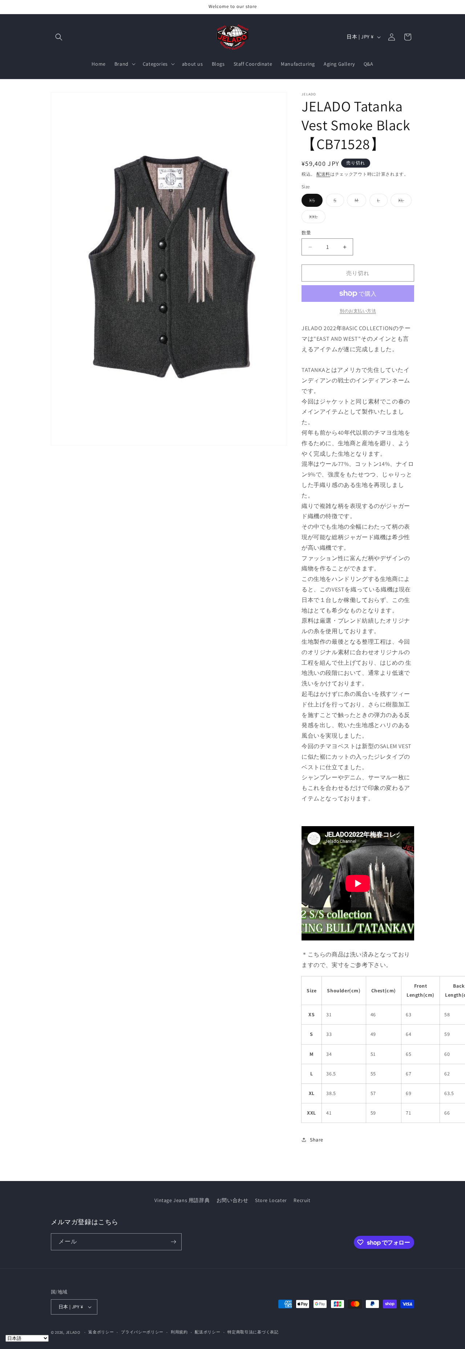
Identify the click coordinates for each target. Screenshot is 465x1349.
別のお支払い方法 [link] (358, 310)
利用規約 (179, 1331)
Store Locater (271, 1200)
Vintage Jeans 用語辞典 (182, 1200)
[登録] (173, 1241)
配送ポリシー (207, 1331)
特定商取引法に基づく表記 (252, 1331)
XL (403, 202)
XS (314, 202)
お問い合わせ (232, 1200)
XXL (316, 218)
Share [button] (316, 1139)
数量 (306, 233)
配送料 (323, 174)
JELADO (73, 1332)
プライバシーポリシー (142, 1331)
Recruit (302, 1200)
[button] (59, 37)
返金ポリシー (101, 1331)
